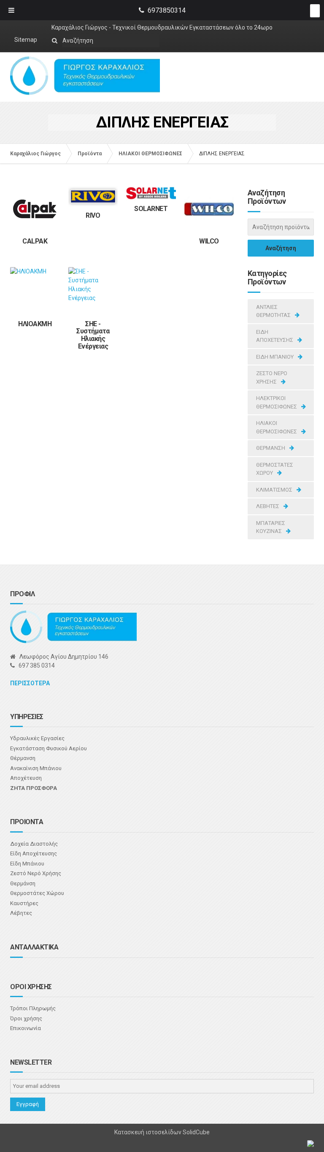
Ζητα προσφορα (33, 788)
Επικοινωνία (25, 1028)
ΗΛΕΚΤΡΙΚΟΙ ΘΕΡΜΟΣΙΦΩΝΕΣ (276, 402)
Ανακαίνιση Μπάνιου (36, 768)
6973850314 (167, 10)
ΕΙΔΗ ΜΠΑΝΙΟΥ (275, 357)
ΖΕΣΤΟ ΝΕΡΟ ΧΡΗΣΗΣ (271, 377)
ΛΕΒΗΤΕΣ (267, 506)
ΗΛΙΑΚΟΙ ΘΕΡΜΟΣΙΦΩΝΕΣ (276, 427)
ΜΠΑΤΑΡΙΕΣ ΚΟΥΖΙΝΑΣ (270, 527)
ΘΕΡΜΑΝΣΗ (270, 448)
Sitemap (25, 39)
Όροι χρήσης (26, 1018)
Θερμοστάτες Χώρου (37, 893)
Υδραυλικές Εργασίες (37, 738)
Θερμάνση (22, 883)
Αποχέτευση (26, 778)
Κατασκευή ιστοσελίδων (148, 1132)
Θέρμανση (22, 758)
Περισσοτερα (30, 683)
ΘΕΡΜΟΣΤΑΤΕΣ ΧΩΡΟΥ (274, 469)
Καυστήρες (24, 903)
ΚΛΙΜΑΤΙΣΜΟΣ (274, 490)
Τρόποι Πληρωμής (33, 1008)
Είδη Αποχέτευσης (33, 853)
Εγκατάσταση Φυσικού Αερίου (48, 748)
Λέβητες (21, 913)
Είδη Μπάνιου (27, 863)
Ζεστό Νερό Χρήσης (35, 873)
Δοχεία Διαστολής (34, 844)
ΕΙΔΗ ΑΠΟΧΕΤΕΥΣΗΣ (274, 336)
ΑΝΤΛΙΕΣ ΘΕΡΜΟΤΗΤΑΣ (273, 311)
